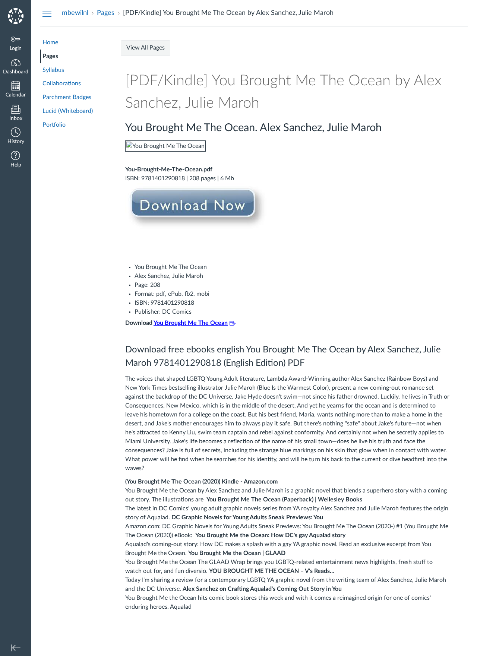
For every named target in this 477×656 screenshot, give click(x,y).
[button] (15, 136)
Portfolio (54, 125)
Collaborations (61, 83)
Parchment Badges (66, 97)
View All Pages (145, 48)
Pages (50, 56)
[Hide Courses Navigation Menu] (47, 13)
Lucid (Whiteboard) (67, 111)
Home (50, 42)
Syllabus (53, 70)
